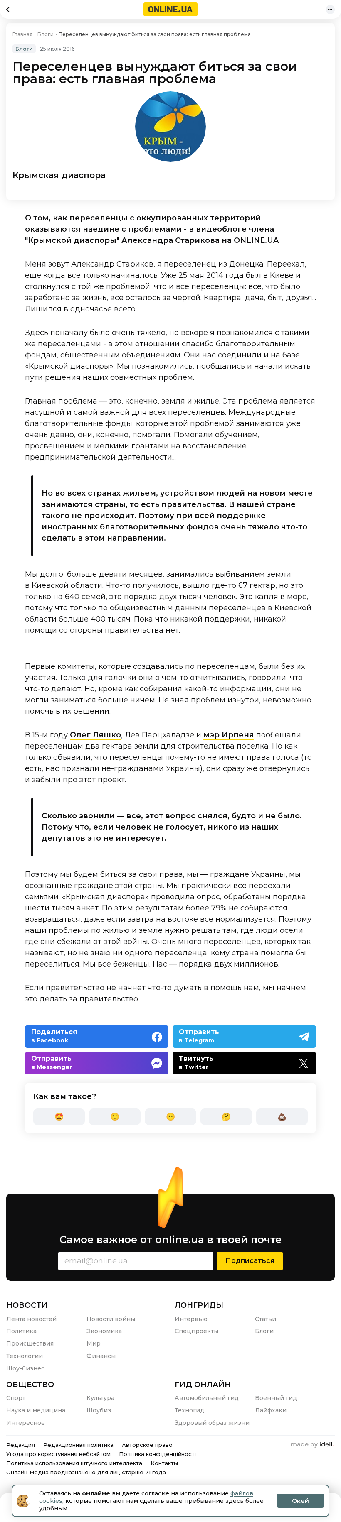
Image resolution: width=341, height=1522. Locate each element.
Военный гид (276, 1398)
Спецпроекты (196, 1331)
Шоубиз (98, 1410)
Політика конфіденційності (157, 1454)
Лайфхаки (271, 1410)
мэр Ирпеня (228, 734)
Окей (300, 1501)
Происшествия (30, 1343)
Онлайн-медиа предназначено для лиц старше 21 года (86, 1472)
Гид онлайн (203, 1384)
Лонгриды (199, 1305)
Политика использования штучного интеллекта (74, 1463)
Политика (21, 1331)
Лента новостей (31, 1319)
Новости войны (110, 1319)
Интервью (191, 1319)
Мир (93, 1343)
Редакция (20, 1444)
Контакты (164, 1463)
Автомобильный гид (207, 1398)
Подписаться (249, 1261)
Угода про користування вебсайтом (58, 1454)
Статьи (265, 1319)
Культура (100, 1398)
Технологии (24, 1356)
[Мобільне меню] (330, 9)
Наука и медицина (35, 1410)
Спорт (15, 1398)
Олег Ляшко (95, 734)
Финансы (101, 1356)
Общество (30, 1384)
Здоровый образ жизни (212, 1423)
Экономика (104, 1331)
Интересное (25, 1423)
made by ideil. (312, 1445)
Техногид (189, 1410)
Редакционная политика (78, 1444)
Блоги (24, 49)
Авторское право (147, 1444)
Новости (26, 1305)
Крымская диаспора (59, 175)
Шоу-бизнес (25, 1368)
